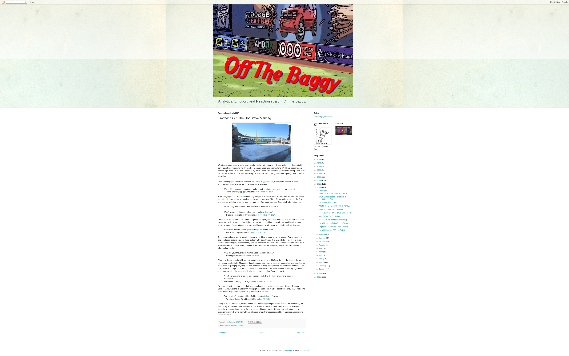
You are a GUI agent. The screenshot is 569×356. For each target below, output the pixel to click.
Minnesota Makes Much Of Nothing (333, 220)
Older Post (300, 333)
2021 (319, 173)
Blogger (306, 350)
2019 (319, 180)
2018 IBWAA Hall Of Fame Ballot (332, 230)
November (323, 234)
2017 (319, 187)
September (323, 241)
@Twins (250, 230)
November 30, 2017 (264, 192)
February (323, 266)
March (321, 262)
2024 (319, 163)
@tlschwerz (268, 182)
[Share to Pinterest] (260, 322)
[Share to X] (254, 322)
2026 (319, 160)
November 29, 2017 (261, 299)
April (321, 259)
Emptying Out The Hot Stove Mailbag (333, 227)
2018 (319, 184)
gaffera (289, 350)
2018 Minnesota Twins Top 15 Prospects (335, 223)
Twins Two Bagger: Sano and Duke (333, 193)
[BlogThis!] (251, 322)
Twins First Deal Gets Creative (331, 209)
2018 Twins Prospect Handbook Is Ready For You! (332, 198)
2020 (319, 177)
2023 (319, 167)
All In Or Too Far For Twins (329, 216)
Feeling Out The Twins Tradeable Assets (335, 213)
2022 (319, 170)
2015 (319, 277)
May (321, 255)
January (322, 269)
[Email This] (249, 322)
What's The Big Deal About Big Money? (334, 206)
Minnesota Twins (237, 325)
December (323, 190)
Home (262, 333)
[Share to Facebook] (257, 322)
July (321, 248)
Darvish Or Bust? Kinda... (329, 202)
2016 (319, 274)
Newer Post (223, 333)
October (322, 238)
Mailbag (227, 325)
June (321, 252)
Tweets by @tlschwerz (323, 117)
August (322, 245)
